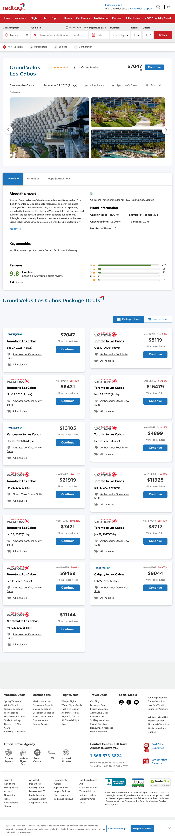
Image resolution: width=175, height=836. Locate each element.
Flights (55, 18)
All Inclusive (133, 18)
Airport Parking (62, 791)
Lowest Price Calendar (159, 761)
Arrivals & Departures (35, 782)
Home (6, 18)
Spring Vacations (12, 701)
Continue (154, 67)
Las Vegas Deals (98, 705)
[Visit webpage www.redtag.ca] (136, 702)
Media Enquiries (37, 795)
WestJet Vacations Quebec (157, 730)
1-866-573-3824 (113, 5)
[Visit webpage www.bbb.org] (115, 782)
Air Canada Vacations (158, 724)
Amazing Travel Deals (15, 731)
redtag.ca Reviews (63, 799)
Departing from (11, 28)
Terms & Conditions (9, 782)
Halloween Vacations (14, 716)
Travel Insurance (62, 795)
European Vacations (43, 716)
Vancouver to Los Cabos (24, 434)
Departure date (97, 28)
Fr (168, 6)
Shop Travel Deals (38, 803)
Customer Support (88, 787)
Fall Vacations (11, 713)
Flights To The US (70, 716)
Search (163, 35)
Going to (36, 28)
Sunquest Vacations (158, 717)
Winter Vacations (12, 705)
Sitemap (8, 806)
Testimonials (60, 780)
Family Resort (97, 716)
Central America (41, 724)
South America (40, 720)
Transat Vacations (156, 701)
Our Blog (94, 701)
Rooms (134, 28)
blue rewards (37, 791)
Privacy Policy (11, 787)
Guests (146, 28)
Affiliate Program (37, 799)
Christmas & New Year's (13, 726)
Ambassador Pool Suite (113, 354)
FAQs (82, 803)
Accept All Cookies (142, 828)
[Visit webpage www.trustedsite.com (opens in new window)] (160, 782)
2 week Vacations (99, 724)
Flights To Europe (70, 709)
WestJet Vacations (157, 721)
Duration (115, 28)
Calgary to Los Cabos (109, 574)
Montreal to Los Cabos (22, 621)
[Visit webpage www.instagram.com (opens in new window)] (121, 702)
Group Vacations (98, 731)
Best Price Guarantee (158, 746)
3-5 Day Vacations (99, 720)
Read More (15, 229)
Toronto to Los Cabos (21, 341)
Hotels (68, 18)
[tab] (13, 179)
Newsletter (9, 795)
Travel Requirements (11, 801)
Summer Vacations (13, 709)
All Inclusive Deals (99, 713)
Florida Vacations (99, 709)
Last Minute (101, 18)
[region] (87, 828)
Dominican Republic (43, 705)
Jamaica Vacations (42, 709)
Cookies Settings (117, 828)
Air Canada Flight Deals (70, 722)
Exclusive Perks (87, 799)
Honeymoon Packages (101, 728)
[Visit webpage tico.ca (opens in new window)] (138, 782)
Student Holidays (12, 720)
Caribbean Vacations (43, 713)
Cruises (116, 18)
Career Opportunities (61, 786)
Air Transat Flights (70, 713)
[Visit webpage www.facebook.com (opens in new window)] (128, 702)
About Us (9, 791)
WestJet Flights (69, 701)
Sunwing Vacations (157, 698)
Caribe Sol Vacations (158, 709)
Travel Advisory (87, 791)
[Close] (169, 828)
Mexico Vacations (42, 701)
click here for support (139, 8)
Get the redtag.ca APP (88, 782)
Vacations (20, 18)
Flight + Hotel (39, 18)
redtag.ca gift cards (89, 795)
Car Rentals (83, 18)
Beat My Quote (36, 787)
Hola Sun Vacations (157, 705)
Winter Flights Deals (72, 705)
